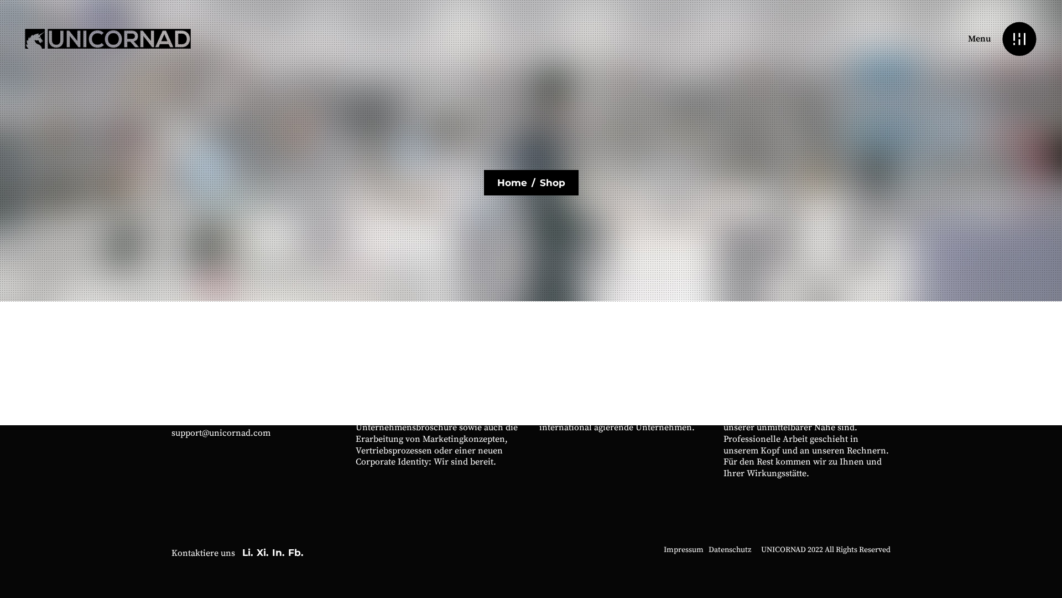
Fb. (295, 552)
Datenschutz (730, 550)
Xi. (262, 552)
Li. (247, 552)
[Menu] (1019, 39)
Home (512, 182)
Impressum (684, 550)
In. (278, 552)
